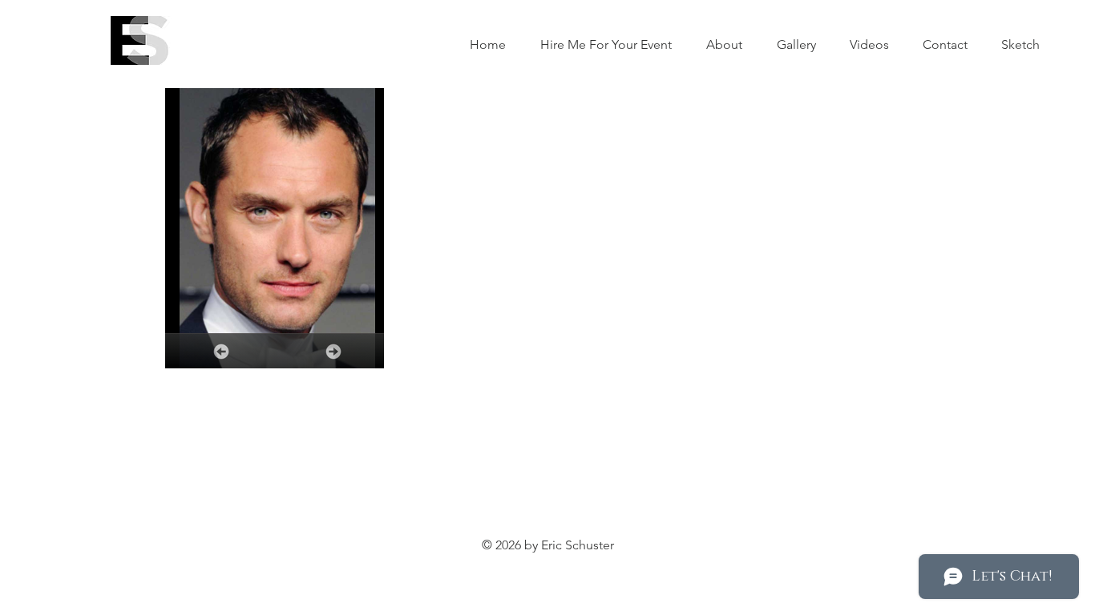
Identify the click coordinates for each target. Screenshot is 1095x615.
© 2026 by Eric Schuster (548, 545)
